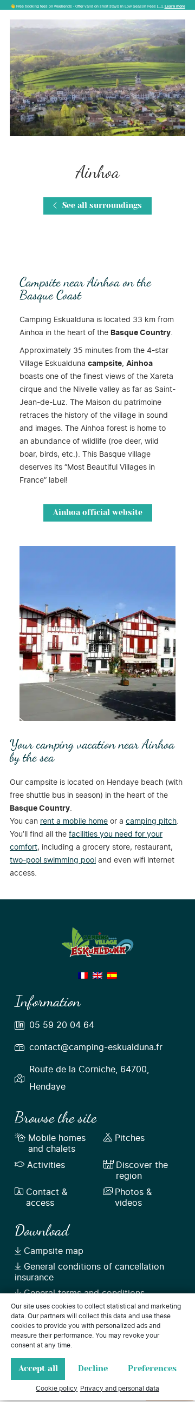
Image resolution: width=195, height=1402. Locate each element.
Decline (93, 1369)
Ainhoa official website (97, 513)
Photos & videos (133, 1197)
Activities (46, 1165)
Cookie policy (56, 1388)
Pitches (130, 1138)
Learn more (175, 6)
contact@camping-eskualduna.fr (95, 1047)
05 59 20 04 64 (61, 1025)
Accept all (38, 1369)
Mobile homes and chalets (57, 1143)
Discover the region (142, 1170)
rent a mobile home (74, 821)
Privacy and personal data (119, 1388)
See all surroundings (101, 206)
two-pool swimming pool (53, 860)
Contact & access (46, 1197)
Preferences (152, 1369)
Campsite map (53, 1251)
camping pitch (151, 821)
